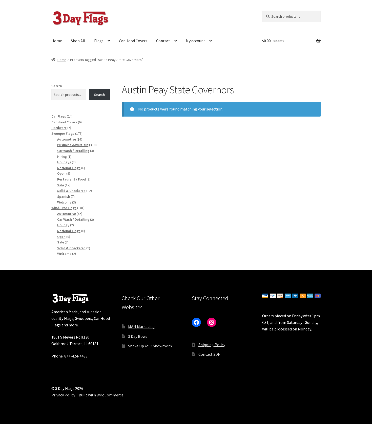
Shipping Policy (211, 344)
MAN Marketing (141, 326)
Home (56, 40)
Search (56, 86)
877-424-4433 (76, 356)
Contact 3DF (209, 354)
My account (195, 40)
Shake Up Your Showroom (150, 345)
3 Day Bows (137, 336)
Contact (163, 40)
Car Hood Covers (133, 40)
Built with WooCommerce (101, 394)
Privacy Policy (63, 394)
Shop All (78, 40)
